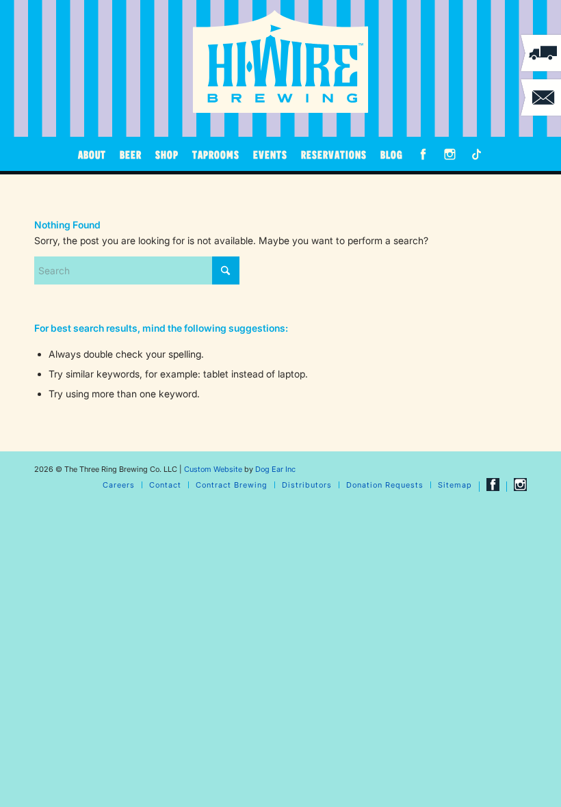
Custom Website (213, 469)
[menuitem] (92, 154)
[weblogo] (280, 61)
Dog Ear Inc (275, 469)
